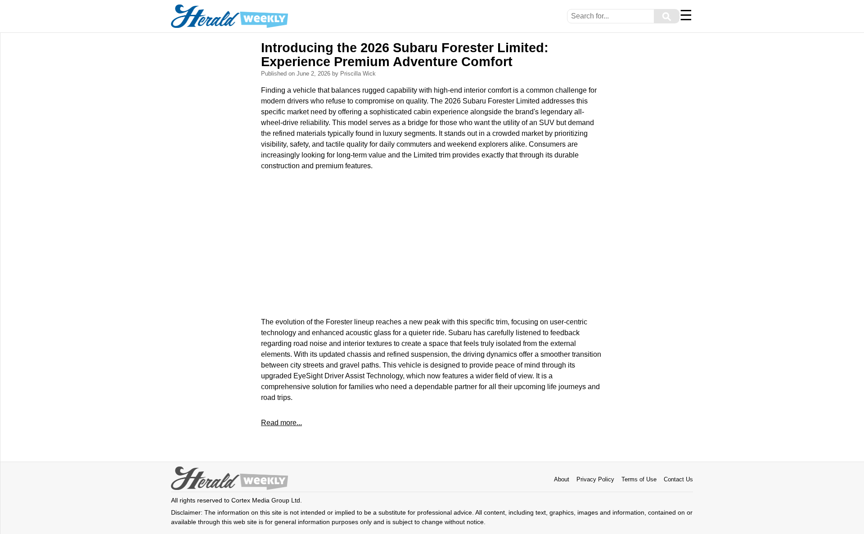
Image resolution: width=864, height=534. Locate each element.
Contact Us (678, 479)
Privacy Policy (595, 479)
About (561, 479)
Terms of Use (639, 479)
